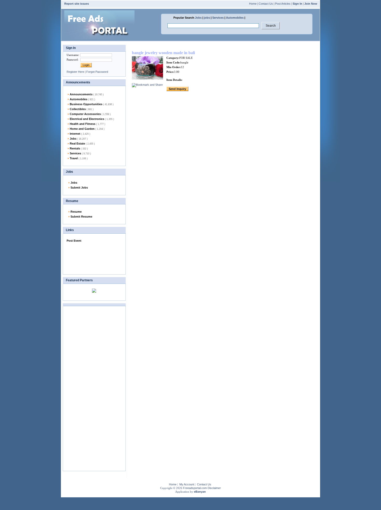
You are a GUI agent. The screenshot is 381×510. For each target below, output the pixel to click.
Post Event (74, 240)
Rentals (79, 148)
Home (253, 3)
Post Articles (283, 3)
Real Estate (82, 143)
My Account (186, 484)
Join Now (310, 3)
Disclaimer (214, 488)
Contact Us (266, 3)
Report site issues (76, 3)
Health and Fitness (87, 123)
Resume (76, 211)
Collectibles (82, 109)
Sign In (297, 3)
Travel (79, 158)
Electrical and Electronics (92, 118)
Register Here (75, 71)
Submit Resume (81, 216)
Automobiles (235, 17)
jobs (207, 17)
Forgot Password (97, 71)
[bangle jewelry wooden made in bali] (147, 78)
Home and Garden (87, 128)
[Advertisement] (92, 257)
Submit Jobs (79, 187)
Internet (80, 133)
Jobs (198, 17)
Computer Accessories (90, 114)
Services (218, 17)
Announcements (87, 94)
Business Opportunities (92, 104)
